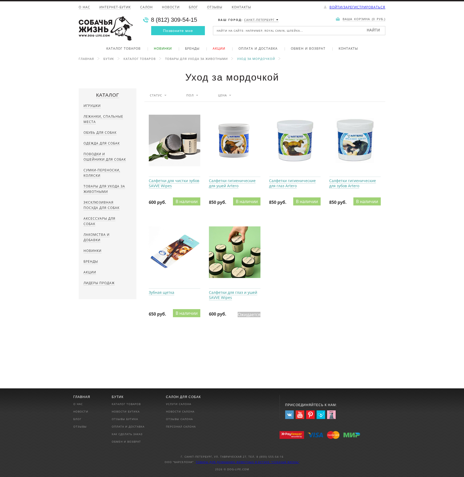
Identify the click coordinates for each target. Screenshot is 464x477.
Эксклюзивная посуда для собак (101, 205)
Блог (193, 7)
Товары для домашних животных (225, 462)
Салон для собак (183, 397)
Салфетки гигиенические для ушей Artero (234, 140)
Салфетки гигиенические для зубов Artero (355, 140)
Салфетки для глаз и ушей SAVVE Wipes (234, 252)
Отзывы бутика (125, 419)
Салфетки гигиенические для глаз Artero (295, 140)
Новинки (163, 49)
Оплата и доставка (258, 49)
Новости (171, 7)
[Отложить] (201, 107)
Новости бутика (126, 411)
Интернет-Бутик (115, 7)
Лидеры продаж (99, 283)
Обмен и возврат (308, 49)
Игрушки (92, 105)
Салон (146, 7)
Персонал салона (181, 426)
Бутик (108, 59)
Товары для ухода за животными (196, 59)
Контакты (241, 7)
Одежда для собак (102, 143)
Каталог (107, 95)
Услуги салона (178, 404)
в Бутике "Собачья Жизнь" (277, 462)
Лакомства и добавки (97, 237)
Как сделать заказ (127, 434)
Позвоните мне (178, 30)
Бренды (192, 49)
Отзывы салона (179, 419)
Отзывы (214, 7)
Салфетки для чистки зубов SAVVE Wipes (174, 140)
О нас (84, 7)
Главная (86, 59)
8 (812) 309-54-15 (174, 20)
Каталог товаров (123, 49)
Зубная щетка (174, 252)
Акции (219, 49)
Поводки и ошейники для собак (105, 157)
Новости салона (180, 411)
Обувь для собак (100, 132)
